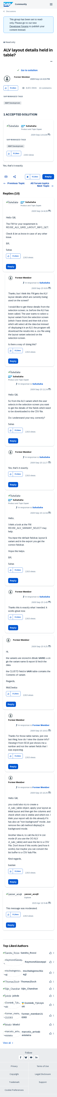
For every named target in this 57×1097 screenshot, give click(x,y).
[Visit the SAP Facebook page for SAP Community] (20, 1057)
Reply (11, 266)
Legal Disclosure (43, 1074)
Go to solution (29, 70)
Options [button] (50, 62)
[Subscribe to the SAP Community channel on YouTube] (31, 1057)
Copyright (14, 1074)
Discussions (11, 11)
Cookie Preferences (14, 1090)
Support (43, 1082)
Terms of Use (43, 1066)
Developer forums (19, 26)
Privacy (14, 1066)
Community (21, 4)
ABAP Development (12, 103)
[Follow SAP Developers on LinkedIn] (36, 1057)
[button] (6, 88)
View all (7, 1043)
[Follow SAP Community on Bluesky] (26, 1057)
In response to (37, 283)
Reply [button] (48, 176)
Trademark (14, 1082)
